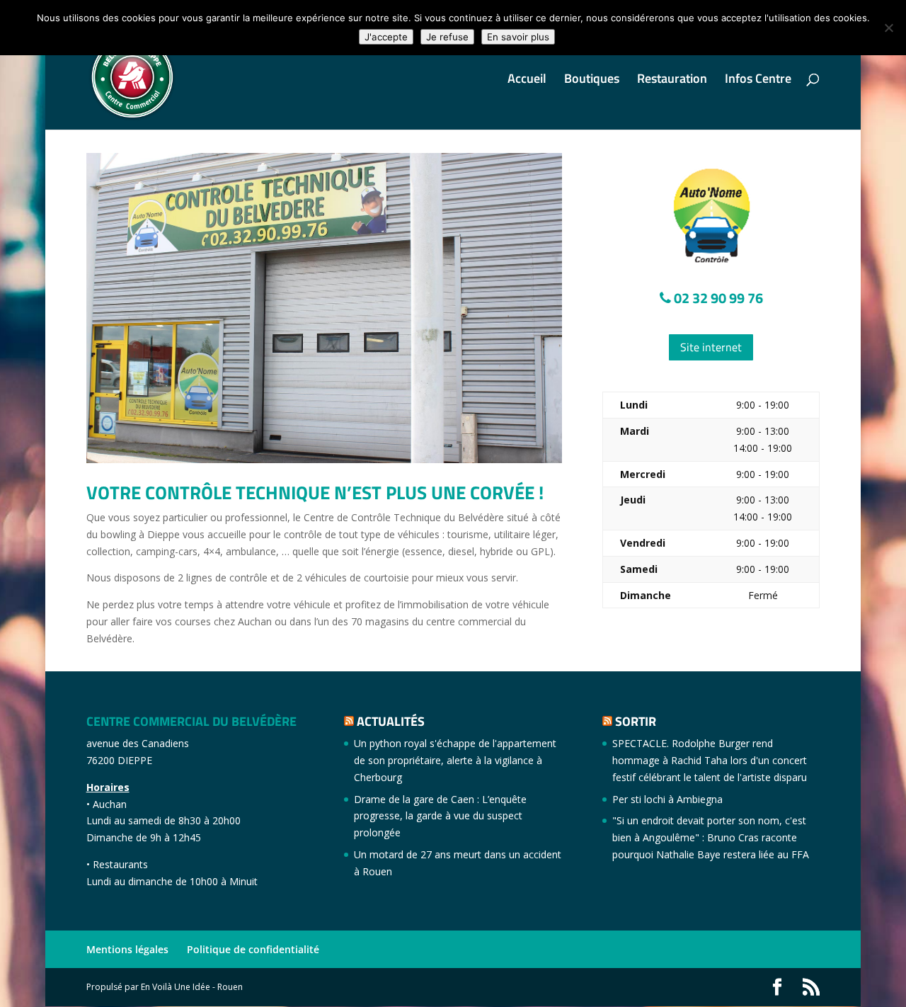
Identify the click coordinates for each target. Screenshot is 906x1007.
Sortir (635, 721)
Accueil (527, 81)
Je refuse (447, 36)
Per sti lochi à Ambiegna (667, 799)
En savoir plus (518, 36)
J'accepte (386, 36)
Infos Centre (758, 81)
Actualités (391, 721)
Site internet (711, 346)
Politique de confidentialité (253, 949)
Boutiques (591, 81)
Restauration (672, 81)
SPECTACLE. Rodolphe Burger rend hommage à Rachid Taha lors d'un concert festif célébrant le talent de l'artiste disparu (709, 760)
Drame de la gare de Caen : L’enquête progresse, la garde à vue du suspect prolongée (440, 816)
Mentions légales (127, 949)
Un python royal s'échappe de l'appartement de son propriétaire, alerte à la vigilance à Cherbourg (455, 760)
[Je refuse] (888, 28)
